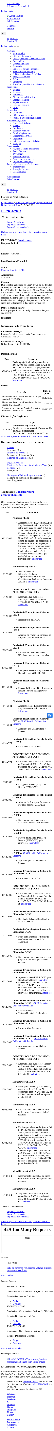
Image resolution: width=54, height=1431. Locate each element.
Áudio (15, 1301)
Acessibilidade (13, 18)
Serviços (16, 92)
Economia (17, 66)
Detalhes (17, 1304)
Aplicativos (12, 1425)
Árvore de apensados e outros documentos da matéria (25, 436)
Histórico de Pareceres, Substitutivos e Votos (27, 465)
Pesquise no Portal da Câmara (14, 197)
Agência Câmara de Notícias (26, 148)
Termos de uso (13, 1422)
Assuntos (11, 51)
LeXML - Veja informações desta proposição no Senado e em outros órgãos (27, 1360)
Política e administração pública (27, 74)
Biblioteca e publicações (24, 97)
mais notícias (7, 1275)
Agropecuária (19, 53)
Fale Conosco (13, 21)
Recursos (11, 468)
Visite (15, 107)
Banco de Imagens (21, 156)
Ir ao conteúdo (13, 3)
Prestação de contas (21, 169)
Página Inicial (7, 202)
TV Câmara (18, 154)
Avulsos (10, 447)
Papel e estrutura (20, 102)
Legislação (17, 138)
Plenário (16, 125)
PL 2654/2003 (11, 211)
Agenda (16, 89)
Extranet (11, 1427)
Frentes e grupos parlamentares (27, 118)
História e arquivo (21, 105)
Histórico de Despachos (18, 458)
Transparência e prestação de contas (23, 164)
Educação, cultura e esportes (25, 69)
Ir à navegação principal (18, 6)
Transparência (19, 167)
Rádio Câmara (19, 151)
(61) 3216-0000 (40, 1384)
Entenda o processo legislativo (26, 141)
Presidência (18, 94)
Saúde (15, 79)
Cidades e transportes (22, 56)
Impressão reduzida (15, 222)
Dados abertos (19, 172)
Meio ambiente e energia (24, 71)
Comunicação (13, 146)
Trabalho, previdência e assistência (28, 84)
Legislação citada (15, 462)
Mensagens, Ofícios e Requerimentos (24, 475)
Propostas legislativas (22, 123)
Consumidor (18, 61)
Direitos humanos (21, 64)
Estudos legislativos (22, 133)
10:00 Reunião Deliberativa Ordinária (30, 1004)
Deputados (12, 110)
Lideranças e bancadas (23, 115)
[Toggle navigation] (15, 46)
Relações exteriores (21, 76)
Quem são (17, 112)
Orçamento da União (22, 136)
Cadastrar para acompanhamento (16, 232)
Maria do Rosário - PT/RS (13, 270)
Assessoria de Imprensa (23, 159)
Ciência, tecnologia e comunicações (29, 58)
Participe (17, 143)
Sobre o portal (13, 1419)
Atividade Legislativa (16, 120)
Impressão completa (16, 224)
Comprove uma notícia (23, 161)
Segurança (17, 82)
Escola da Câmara (21, 100)
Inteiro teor (25, 240)
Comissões (17, 128)
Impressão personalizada (18, 227)
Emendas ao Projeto (16, 452)
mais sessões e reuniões (11, 1348)
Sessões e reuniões (21, 130)
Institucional (12, 87)
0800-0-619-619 (30, 1381)
